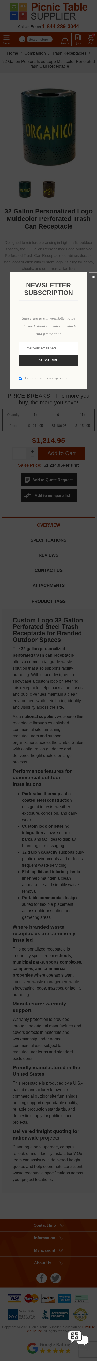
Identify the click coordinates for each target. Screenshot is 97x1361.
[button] (78, 1351)
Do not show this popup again (45, 378)
